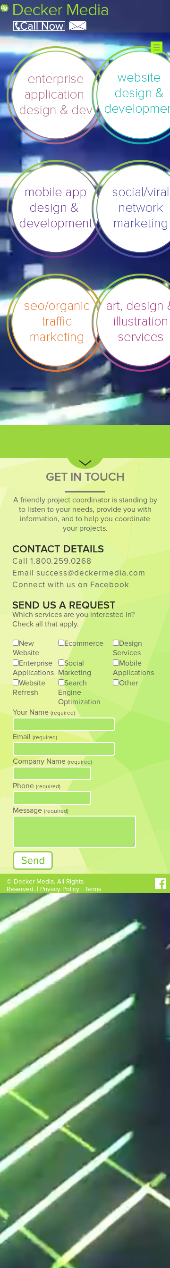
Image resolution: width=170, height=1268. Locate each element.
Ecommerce (83, 643)
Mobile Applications (133, 668)
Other (128, 683)
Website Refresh (29, 687)
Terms (93, 889)
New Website (26, 648)
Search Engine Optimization (79, 692)
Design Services (127, 648)
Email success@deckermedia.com (78, 573)
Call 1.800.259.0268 (52, 561)
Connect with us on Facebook (70, 585)
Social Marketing (74, 668)
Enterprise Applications (33, 668)
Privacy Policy (59, 889)
